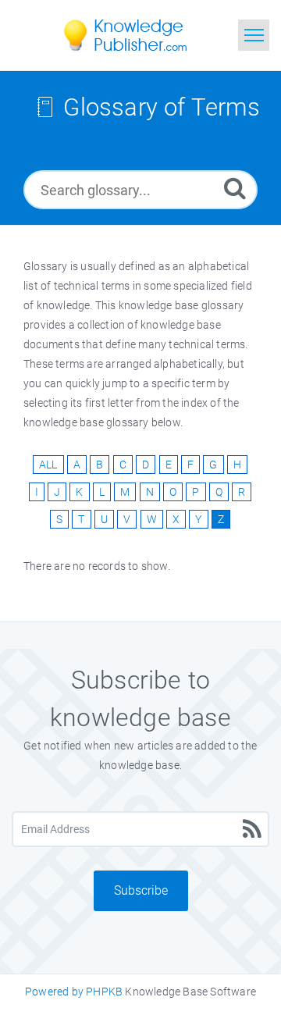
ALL (48, 464)
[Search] (235, 187)
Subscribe (141, 890)
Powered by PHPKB (74, 991)
